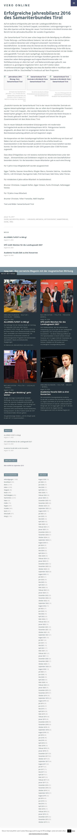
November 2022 (43, 598)
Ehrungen (31, 219)
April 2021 (41, 648)
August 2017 (42, 764)
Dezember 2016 (43, 785)
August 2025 (42, 511)
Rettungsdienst (50, 219)
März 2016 (41, 809)
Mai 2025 (41, 519)
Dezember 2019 (43, 690)
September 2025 (43, 508)
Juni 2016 (41, 801)
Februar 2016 (42, 811)
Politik (58, 315)
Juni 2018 (41, 738)
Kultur (24, 315)
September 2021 (43, 635)
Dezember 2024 (43, 532)
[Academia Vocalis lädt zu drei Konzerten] (56, 365)
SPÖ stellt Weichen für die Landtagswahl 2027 (23, 245)
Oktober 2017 (42, 759)
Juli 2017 (41, 767)
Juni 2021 (41, 643)
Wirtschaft (7, 514)
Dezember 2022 (43, 595)
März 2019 (41, 714)
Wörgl (17, 317)
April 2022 (41, 616)
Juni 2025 (41, 516)
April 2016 (41, 806)
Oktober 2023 (42, 569)
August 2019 (42, 701)
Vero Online (17, 5)
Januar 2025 (42, 529)
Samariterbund (62, 219)
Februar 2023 (42, 590)
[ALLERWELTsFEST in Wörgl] (20, 295)
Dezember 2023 (43, 564)
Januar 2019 (42, 719)
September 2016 (43, 793)
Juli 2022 (41, 608)
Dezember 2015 (43, 817)
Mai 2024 (41, 550)
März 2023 (41, 587)
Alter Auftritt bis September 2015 (14, 465)
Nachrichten (14, 219)
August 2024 (42, 543)
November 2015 (43, 819)
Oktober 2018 (42, 727)
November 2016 (43, 788)
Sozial (6, 222)
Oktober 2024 (42, 537)
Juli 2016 (41, 798)
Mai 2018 (41, 740)
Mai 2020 (41, 677)
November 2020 (43, 661)
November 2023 (43, 566)
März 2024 (41, 556)
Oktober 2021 (42, 632)
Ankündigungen (11, 315)
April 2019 (41, 711)
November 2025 (43, 503)
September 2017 (43, 761)
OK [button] (69, 831)
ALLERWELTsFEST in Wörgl (15, 237)
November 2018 (43, 724)
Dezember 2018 (43, 722)
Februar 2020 (42, 685)
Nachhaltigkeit (8, 495)
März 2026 (41, 492)
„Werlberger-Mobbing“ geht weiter (17, 393)
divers (6, 219)
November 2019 (43, 693)
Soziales (8, 317)
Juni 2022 (41, 611)
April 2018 (41, 743)
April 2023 (41, 585)
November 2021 (43, 630)
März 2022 (41, 619)
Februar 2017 (42, 780)
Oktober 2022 (42, 601)
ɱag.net (8, 271)
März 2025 (41, 524)
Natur (5, 500)
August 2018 (42, 732)
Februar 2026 (42, 495)
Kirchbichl (40, 219)
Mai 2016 (41, 803)
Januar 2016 (42, 814)
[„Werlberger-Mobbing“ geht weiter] (20, 366)
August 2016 (42, 796)
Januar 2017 (42, 782)
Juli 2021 (41, 640)
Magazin (6, 490)
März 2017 (41, 777)
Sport (5, 511)
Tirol (11, 222)
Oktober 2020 (42, 664)
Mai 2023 (41, 582)
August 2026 (42, 479)
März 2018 (41, 745)
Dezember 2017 (43, 753)
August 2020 (42, 669)
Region (22, 219)
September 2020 (43, 666)
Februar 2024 (42, 558)
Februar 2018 (42, 748)
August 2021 (42, 637)
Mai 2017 (41, 772)
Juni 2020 (41, 674)
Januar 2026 (42, 498)
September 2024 (43, 540)
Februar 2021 (42, 653)
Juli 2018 (41, 735)
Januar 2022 (42, 624)
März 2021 (41, 651)
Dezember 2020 (43, 658)
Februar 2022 (42, 622)
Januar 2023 (42, 593)
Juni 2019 (41, 706)
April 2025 (41, 521)
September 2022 (43, 603)
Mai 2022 (41, 614)
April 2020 (41, 680)
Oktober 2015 (42, 822)
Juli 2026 (41, 482)
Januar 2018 (42, 751)
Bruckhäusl (7, 482)
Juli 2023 (41, 577)
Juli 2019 (41, 703)
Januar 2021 (42, 656)
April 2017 (41, 774)
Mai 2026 (41, 487)
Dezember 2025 (43, 500)
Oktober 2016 (42, 790)
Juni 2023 (41, 579)
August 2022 (42, 606)
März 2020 (41, 682)
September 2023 (43, 572)
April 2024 (41, 553)
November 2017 (43, 756)
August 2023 (42, 574)
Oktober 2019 (42, 695)
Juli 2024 (41, 545)
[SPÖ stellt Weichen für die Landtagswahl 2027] (56, 295)
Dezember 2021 (43, 627)
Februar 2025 (42, 527)
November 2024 (43, 535)
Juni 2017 (41, 769)
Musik (69, 385)
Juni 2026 (41, 485)
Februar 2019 (42, 716)
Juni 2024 (41, 548)
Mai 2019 (41, 709)
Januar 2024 (42, 561)
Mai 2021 (41, 645)
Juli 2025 (41, 514)
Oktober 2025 (42, 506)
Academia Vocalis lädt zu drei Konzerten (21, 253)
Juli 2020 (41, 672)
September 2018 (43, 730)
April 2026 (41, 490)
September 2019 (43, 698)
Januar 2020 (42, 687)
